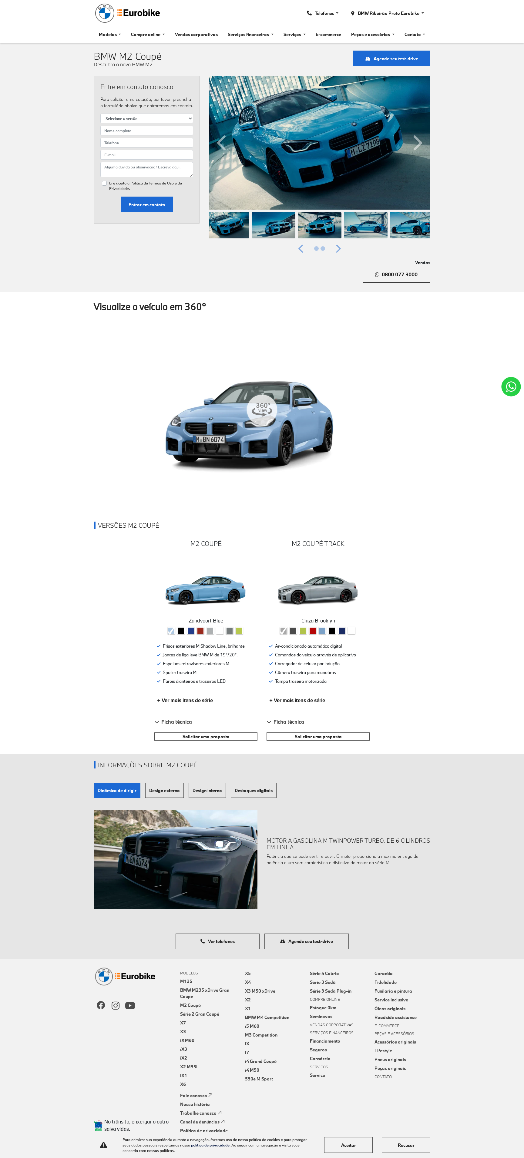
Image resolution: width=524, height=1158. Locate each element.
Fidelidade (386, 982)
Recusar (406, 1145)
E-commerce (328, 34)
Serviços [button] (293, 34)
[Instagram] (115, 1006)
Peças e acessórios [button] (371, 34)
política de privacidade (210, 1145)
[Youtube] (130, 1006)
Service (317, 1075)
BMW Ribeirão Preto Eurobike (388, 13)
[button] (222, 143)
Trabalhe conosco (198, 1113)
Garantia (384, 973)
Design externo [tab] (164, 790)
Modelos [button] (108, 34)
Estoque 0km (323, 1007)
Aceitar (348, 1145)
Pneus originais (390, 1059)
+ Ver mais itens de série (185, 700)
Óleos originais (390, 1008)
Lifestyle (383, 1050)
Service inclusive (391, 1000)
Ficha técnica (176, 721)
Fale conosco (193, 1095)
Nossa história (195, 1104)
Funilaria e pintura (393, 991)
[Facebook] (101, 1006)
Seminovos (321, 1016)
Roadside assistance (396, 1017)
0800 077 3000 (400, 274)
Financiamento (325, 1041)
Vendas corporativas (196, 34)
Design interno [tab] (207, 790)
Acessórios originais (395, 1042)
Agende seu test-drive (395, 58)
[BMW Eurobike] (127, 13)
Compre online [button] (146, 34)
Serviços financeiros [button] (249, 34)
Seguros (318, 1050)
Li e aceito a (145, 186)
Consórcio (320, 1058)
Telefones (324, 13)
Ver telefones (221, 941)
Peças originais (390, 1068)
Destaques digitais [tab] (254, 790)
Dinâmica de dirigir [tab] (117, 790)
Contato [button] (413, 34)
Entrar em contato (147, 204)
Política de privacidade (204, 1130)
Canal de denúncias (200, 1122)
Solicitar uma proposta (206, 736)
